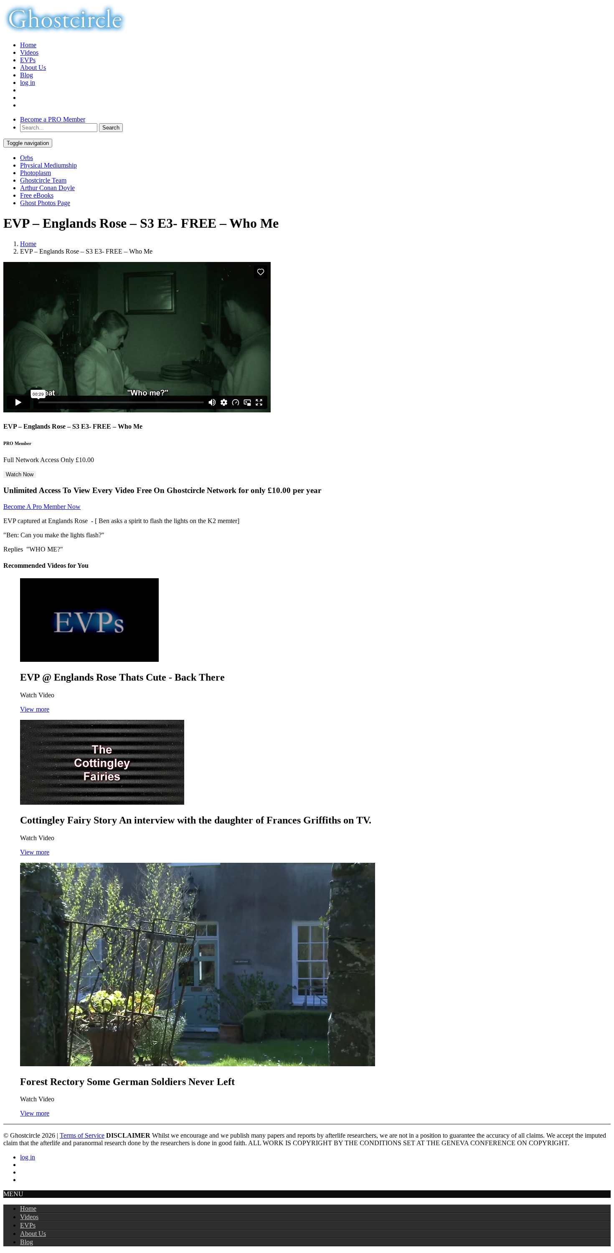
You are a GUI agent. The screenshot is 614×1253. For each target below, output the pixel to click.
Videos (29, 52)
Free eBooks (36, 195)
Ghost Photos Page (45, 202)
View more (34, 709)
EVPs (28, 60)
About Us (33, 67)
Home (28, 44)
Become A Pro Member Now (42, 506)
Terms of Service (82, 1135)
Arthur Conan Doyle (47, 187)
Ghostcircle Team (43, 180)
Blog (26, 75)
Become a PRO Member (52, 119)
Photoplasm (35, 172)
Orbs (26, 157)
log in (27, 82)
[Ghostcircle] (65, 30)
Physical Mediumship (48, 165)
